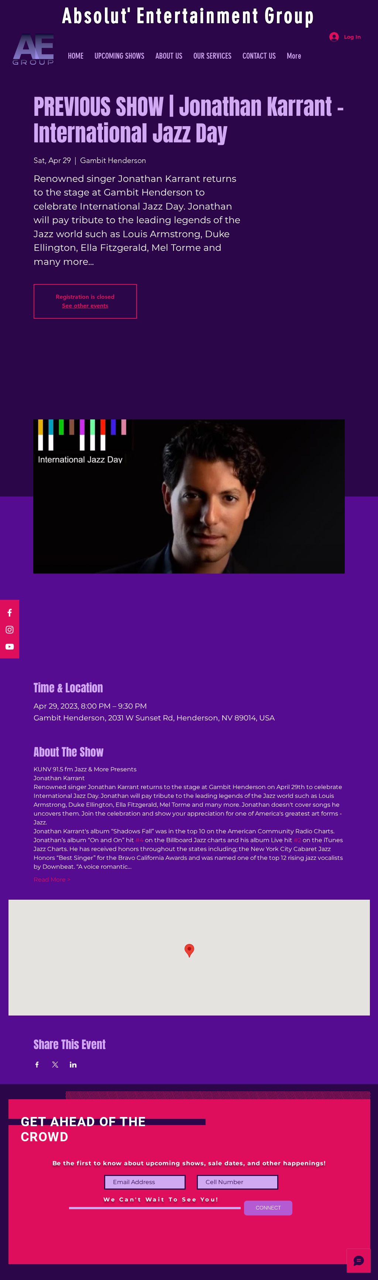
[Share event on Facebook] (37, 1065)
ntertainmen (199, 16)
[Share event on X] (55, 1065)
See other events (85, 305)
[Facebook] (9, 613)
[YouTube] (9, 646)
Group (290, 16)
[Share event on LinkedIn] (73, 1065)
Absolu (91, 16)
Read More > (52, 879)
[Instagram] (9, 630)
